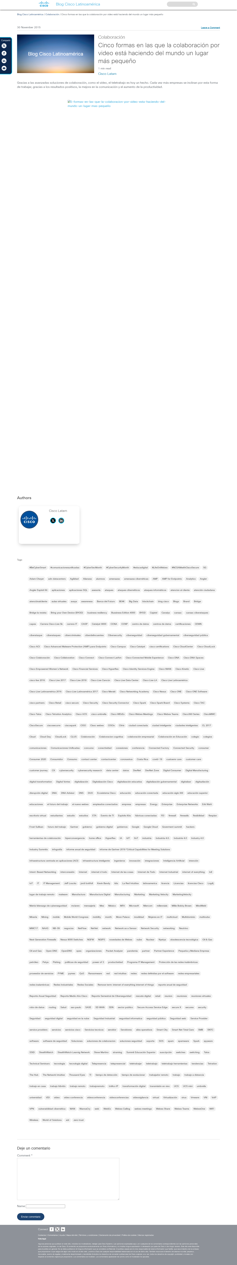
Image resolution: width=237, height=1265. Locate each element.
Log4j (210, 883)
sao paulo (76, 1007)
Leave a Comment (210, 28)
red (108, 973)
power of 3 (98, 962)
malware (63, 894)
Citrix (121, 725)
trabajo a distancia (194, 1075)
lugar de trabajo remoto (42, 894)
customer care (193, 759)
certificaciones (183, 624)
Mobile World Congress (76, 917)
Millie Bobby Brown (182, 906)
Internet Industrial (168, 872)
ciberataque (36, 635)
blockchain (148, 601)
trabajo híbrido (57, 1086)
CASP (84, 624)
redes (134, 973)
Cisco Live (198, 669)
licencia (165, 883)
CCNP (124, 624)
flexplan (213, 816)
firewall (172, 816)
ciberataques (53, 635)
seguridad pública (156, 1018)
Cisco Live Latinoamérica (174, 680)
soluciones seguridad (131, 1041)
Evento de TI (107, 816)
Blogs (176, 601)
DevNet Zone (152, 770)
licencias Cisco (195, 883)
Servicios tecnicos (94, 1030)
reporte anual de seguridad (172, 985)
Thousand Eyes (77, 1075)
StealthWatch (46, 1052)
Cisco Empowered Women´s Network (49, 669)
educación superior (198, 793)
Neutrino (183, 928)
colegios (207, 737)
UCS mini (188, 1086)
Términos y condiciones (88, 1235)
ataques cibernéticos (129, 590)
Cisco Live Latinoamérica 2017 (82, 692)
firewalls (184, 816)
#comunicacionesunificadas (64, 568)
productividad (115, 962)
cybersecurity (66, 770)
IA (121, 838)
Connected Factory (159, 748)
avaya (74, 601)
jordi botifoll (87, 883)
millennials (162, 906)
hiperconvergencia (75, 838)
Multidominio (188, 917)
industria (146, 838)
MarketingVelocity (182, 894)
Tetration (212, 1064)
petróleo (34, 962)
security (202, 1007)
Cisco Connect (86, 658)
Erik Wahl (207, 804)
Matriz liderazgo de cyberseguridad (48, 906)
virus (184, 1097)
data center (112, 770)
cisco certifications (159, 647)
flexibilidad (198, 816)
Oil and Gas (36, 951)
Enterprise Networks (187, 804)
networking (169, 928)
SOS (161, 1041)
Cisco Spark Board (160, 703)
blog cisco (163, 601)
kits (116, 883)
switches (180, 1052)
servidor (112, 1030)
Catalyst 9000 (99, 624)
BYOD (142, 613)
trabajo (176, 1075)
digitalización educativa (129, 782)
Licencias (178, 883)
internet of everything (193, 872)
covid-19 (157, 759)
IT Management (51, 883)
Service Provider (198, 1018)
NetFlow (82, 928)
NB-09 (56, 928)
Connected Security (183, 748)
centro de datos (140, 624)
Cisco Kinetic (182, 669)
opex (78, 951)
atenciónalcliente (38, 601)
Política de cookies (129, 1235)
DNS (81, 793)
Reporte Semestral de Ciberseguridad (111, 996)
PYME (61, 973)
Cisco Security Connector (115, 703)
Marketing (139, 894)
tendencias (197, 1064)
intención (193, 861)
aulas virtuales (59, 601)
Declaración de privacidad (109, 1235)
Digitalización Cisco (103, 782)
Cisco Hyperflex (110, 669)
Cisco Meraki (108, 692)
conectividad (105, 748)
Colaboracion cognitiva (111, 737)
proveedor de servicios (41, 973)
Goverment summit (172, 827)
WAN (72, 1109)
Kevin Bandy (103, 883)
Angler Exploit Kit (38, 590)
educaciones (36, 804)
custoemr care (174, 759)
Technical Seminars (40, 1064)
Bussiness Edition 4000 (123, 613)
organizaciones (94, 951)
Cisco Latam (107, 73)
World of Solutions (52, 1120)
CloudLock (60, 737)
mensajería (89, 906)
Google (135, 827)
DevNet (137, 770)
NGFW (90, 940)
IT (38, 883)
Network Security (150, 928)
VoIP (214, 1097)
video (57, 1097)
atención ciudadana (204, 590)
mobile (56, 917)
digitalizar (186, 782)
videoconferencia (96, 1097)
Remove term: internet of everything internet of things (126, 985)
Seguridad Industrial (104, 1018)
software (34, 1041)
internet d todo (99, 872)
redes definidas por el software (157, 973)
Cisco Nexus (159, 692)
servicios (56, 1030)
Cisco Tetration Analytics (58, 714)
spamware (183, 1041)
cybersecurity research (90, 770)
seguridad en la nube (78, 1018)
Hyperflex (110, 838)
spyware (208, 1041)
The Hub (34, 1075)
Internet (83, 872)
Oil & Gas (207, 940)
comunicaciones (38, 748)
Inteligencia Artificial (173, 861)
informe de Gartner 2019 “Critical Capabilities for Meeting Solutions (135, 849)
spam (171, 1041)
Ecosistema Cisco (106, 793)
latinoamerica (150, 883)
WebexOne (199, 1109)
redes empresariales (188, 973)
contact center (89, 759)
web (97, 1109)
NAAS (45, 928)
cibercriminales (73, 635)
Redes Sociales (85, 985)
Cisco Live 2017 (57, 680)
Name (21, 1206)
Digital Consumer (172, 770)
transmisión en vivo (160, 1086)
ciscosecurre (53, 725)
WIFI (211, 1109)
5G (204, 568)
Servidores (126, 1030)
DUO (90, 793)
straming (117, 1052)
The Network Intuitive (54, 1075)
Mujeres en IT (155, 917)
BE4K (122, 601)
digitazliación (202, 782)
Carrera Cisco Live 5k (51, 624)
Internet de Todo (146, 872)
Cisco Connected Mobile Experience (145, 658)
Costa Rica (142, 759)
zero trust (79, 1120)
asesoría (96, 590)
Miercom (147, 906)
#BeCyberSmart (38, 568)
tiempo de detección (106, 1075)
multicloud (172, 917)
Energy (153, 804)
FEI (162, 816)
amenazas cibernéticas (136, 579)
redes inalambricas (39, 985)
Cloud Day (45, 737)
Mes (102, 906)
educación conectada (146, 793)
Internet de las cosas (122, 872)
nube (139, 940)
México (112, 906)
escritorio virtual (38, 816)
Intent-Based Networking (43, 872)
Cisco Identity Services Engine (138, 669)
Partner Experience (164, 951)
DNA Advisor (67, 793)
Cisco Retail (55, 703)
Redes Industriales (63, 985)
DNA (54, 793)
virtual (156, 1097)
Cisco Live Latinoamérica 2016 (45, 692)
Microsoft (134, 906)
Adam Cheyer (37, 579)
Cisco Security (90, 703)
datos (126, 770)
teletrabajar (136, 1064)
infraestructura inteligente (96, 861)
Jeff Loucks (70, 883)
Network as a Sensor (126, 928)
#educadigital (140, 568)
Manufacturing (122, 894)
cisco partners (37, 703)
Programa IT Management (141, 962)
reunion (168, 996)
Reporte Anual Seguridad (43, 996)
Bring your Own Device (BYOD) (67, 613)
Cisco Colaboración (40, 658)
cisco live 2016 (37, 680)
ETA (94, 816)
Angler (203, 579)
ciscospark (70, 725)
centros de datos (162, 624)
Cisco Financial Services (85, 669)
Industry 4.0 (197, 838)
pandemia (132, 951)
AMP (155, 579)
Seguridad (35, 1018)
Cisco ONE (176, 692)
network (106, 928)
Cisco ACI (35, 647)
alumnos (100, 579)
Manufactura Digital (100, 894)
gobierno (87, 827)
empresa (126, 804)
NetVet (94, 928)
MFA (122, 906)
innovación (134, 861)
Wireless (34, 1120)
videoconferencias (119, 1097)
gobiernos (122, 827)
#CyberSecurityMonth (117, 568)
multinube (204, 917)
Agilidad (74, 579)
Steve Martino (101, 1052)
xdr (67, 1120)
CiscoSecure (36, 725)
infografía (57, 849)
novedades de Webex (120, 940)
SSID (32, 1052)
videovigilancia (140, 1097)
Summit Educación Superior (140, 1052)
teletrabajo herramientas (174, 1064)
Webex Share (163, 1109)
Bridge (197, 601)
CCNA (114, 624)
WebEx (107, 1109)
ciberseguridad (134, 635)
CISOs (111, 725)
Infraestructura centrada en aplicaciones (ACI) (54, 861)
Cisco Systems (181, 703)
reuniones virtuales (201, 996)
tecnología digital (78, 1064)
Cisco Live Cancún (100, 680)
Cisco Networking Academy (134, 692)
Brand (186, 601)
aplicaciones (58, 590)
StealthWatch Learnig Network (74, 1052)
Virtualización (170, 1097)
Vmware (195, 1097)
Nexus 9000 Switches (71, 940)
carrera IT (72, 624)
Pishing (56, 962)
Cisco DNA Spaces (193, 658)
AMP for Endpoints (172, 579)
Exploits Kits (124, 816)
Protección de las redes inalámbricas (178, 962)
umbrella (201, 1086)
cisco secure (72, 703)
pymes (71, 973)
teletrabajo (151, 1064)
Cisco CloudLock (206, 647)
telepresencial (118, 1064)
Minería (33, 917)
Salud (63, 1007)
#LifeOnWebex (160, 568)
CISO (83, 725)
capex (33, 624)
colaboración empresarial (141, 737)
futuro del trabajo (57, 827)
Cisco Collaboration (64, 658)
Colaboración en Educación (172, 737)
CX (53, 770)
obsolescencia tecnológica (184, 940)
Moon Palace (123, 917)
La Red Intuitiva (130, 883)
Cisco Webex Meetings (141, 714)
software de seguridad (55, 1041)
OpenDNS (66, 951)
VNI (205, 1097)
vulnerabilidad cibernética (51, 1109)
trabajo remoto (77, 1086)
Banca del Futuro (106, 601)
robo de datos (37, 1007)
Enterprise (167, 804)
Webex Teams (181, 1109)
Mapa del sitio (71, 1235)
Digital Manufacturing (197, 770)
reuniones (182, 996)
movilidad (139, 917)
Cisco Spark (139, 703)
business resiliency (97, 613)
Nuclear (150, 940)
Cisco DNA (173, 658)
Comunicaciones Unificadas (65, 748)
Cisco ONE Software (196, 692)
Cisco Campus (118, 647)
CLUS (74, 737)
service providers (38, 1030)
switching (195, 1052)
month (108, 917)
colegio (195, 737)
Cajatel (153, 613)
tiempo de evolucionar (133, 1075)
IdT (128, 838)
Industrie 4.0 (180, 838)
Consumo (72, 759)
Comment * (24, 1155)
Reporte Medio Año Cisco (73, 996)
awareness (87, 601)
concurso (89, 748)
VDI (48, 1097)
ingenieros (119, 861)
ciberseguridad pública (195, 635)
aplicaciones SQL (78, 590)
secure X (176, 1007)
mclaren (75, 906)
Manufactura (78, 894)
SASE (88, 1007)
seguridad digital (54, 1018)
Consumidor (56, 759)
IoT (31, 883)
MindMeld (201, 906)
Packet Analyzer (114, 951)
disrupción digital (39, 793)
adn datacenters (57, 579)
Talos (206, 1052)
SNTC (210, 1030)
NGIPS (101, 940)
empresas (140, 804)
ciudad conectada (138, 725)
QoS (81, 973)
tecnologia (59, 1064)
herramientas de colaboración (45, 838)
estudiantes (56, 816)
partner (146, 951)
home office (95, 838)
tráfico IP (113, 1086)
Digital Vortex (63, 782)
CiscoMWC (209, 714)
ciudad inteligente (161, 725)
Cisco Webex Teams (167, 714)
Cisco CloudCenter (183, 647)
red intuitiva (120, 973)
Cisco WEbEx (117, 714)
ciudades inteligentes (186, 725)
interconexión (67, 872)
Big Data (133, 601)
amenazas (114, 579)
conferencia (138, 748)
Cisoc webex (97, 725)
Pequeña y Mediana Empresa (193, 951)
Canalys (166, 613)
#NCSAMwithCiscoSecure (185, 568)
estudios (83, 816)
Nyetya (162, 940)
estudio (71, 816)
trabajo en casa (38, 1086)
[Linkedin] (62, 524)
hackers (190, 827)
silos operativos (144, 1030)
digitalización (81, 782)
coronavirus (126, 759)
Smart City (162, 1030)
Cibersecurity (115, 635)
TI (90, 1075)
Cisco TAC (199, 703)
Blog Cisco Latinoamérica (30, 14)
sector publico (125, 1007)
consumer (203, 748)
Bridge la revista (38, 613)
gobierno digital (104, 827)
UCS (176, 1086)
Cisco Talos (35, 714)
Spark (196, 1041)
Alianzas (87, 579)
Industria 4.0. (162, 838)
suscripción (166, 1052)
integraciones (152, 861)
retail (157, 996)
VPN (32, 1109)
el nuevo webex (80, 804)
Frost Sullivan (36, 827)
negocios (69, 928)
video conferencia (73, 1097)
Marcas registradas (146, 1235)
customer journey (39, 770)
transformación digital (134, 1086)
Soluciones (77, 1041)
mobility (97, 917)
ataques (109, 590)
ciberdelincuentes (94, 635)
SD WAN (99, 1007)
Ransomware (95, 973)
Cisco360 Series (191, 714)
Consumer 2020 (38, 759)
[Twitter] (54, 524)
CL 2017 (206, 725)
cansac (178, 613)
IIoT (136, 838)
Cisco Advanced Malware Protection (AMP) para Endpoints (75, 647)
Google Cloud (151, 827)
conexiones (122, 748)
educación (125, 793)
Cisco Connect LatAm (110, 658)
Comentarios (53, 1235)
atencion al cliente (180, 590)
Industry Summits (39, 849)
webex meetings (143, 1109)
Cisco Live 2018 (78, 680)
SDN (111, 1007)
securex (189, 1007)
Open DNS (51, 951)
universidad (36, 1097)
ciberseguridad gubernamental (163, 635)
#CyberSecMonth (93, 568)
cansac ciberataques (197, 613)
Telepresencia (99, 1064)
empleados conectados (105, 804)
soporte (150, 1041)
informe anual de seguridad (80, 849)
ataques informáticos (155, 590)
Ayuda (62, 1235)
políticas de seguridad (76, 962)
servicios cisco (72, 1030)
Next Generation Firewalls (43, 940)
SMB (200, 1030)
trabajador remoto (158, 1075)
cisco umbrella (98, 714)
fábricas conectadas (146, 816)
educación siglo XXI (173, 793)
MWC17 (34, 928)
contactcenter (108, 759)
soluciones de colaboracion (101, 1041)
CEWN (198, 624)
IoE (210, 872)
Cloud (33, 737)
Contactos (42, 1235)
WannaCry (84, 1109)
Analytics (191, 579)
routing (52, 1007)
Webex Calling (122, 1109)
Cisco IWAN (165, 669)
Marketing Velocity (158, 894)
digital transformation (41, 782)
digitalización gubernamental (161, 782)
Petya (46, 962)
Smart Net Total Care (183, 1030)
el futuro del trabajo (57, 804)
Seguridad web (178, 1018)
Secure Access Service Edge (152, 1007)
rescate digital (143, 996)
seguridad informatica (130, 1018)
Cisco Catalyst (137, 647)
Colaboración (52, 14)
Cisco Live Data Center (126, 680)
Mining (44, 917)
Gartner (74, 827)
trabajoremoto (97, 1086)
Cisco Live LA (150, 680)
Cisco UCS (81, 714)
